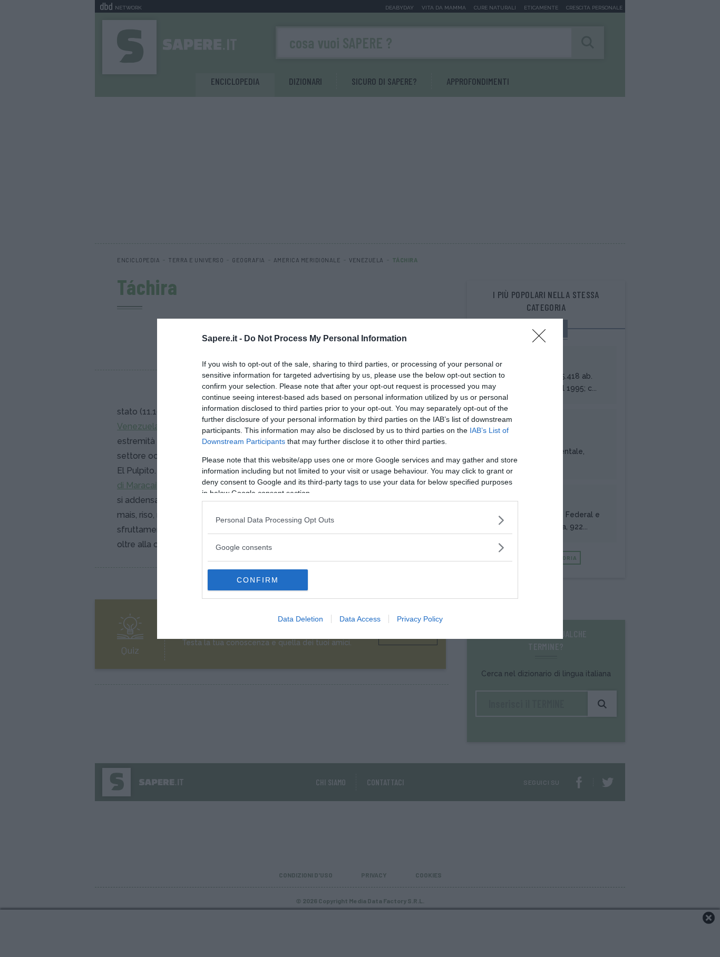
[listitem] (360, 520)
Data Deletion (300, 619)
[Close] (542, 339)
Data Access (360, 619)
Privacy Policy (420, 619)
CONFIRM (258, 580)
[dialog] (360, 479)
